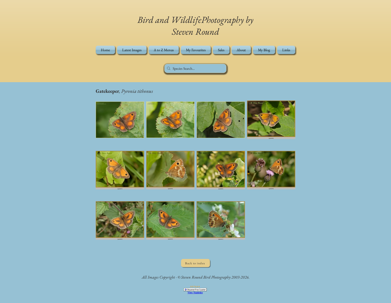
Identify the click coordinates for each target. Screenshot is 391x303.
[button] (164, 50)
